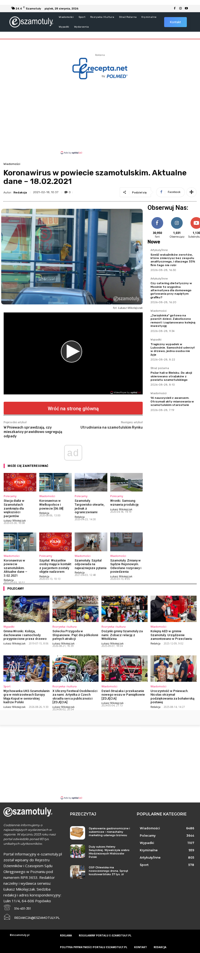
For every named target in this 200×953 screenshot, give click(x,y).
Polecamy (10, 496)
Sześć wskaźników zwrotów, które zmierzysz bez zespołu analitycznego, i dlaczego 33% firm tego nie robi (172, 260)
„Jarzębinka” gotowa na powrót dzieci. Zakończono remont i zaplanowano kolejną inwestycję (172, 321)
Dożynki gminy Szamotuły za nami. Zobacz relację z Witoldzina (122, 635)
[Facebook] (175, 8)
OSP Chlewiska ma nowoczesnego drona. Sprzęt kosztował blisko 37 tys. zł (108, 871)
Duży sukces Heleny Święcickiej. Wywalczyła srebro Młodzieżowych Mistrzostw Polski (109, 852)
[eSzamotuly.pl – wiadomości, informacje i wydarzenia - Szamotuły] (31, 21)
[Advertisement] (100, 116)
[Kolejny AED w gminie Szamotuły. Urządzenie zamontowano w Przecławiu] (173, 609)
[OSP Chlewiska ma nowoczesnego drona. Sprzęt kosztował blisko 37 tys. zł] (77, 872)
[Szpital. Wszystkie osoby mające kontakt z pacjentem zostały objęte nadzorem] (55, 541)
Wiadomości (11, 163)
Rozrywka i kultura (64, 626)
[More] (191, 192)
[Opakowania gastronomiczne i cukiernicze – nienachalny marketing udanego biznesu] (77, 833)
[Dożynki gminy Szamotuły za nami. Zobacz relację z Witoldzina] (124, 609)
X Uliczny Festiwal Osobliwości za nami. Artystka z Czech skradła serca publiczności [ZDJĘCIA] (74, 696)
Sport (6, 686)
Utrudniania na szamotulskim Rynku (111, 427)
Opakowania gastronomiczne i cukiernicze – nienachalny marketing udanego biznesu (109, 832)
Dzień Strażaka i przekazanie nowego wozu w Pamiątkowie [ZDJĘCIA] (123, 694)
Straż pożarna (159, 368)
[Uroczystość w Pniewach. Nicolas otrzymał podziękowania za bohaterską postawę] (173, 668)
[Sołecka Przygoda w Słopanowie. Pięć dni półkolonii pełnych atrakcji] (75, 609)
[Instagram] (180, 8)
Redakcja (20, 192)
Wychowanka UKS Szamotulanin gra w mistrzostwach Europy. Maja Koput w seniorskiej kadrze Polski (26, 696)
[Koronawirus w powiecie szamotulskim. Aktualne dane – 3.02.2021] (20, 541)
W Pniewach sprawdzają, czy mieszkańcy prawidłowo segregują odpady (33, 431)
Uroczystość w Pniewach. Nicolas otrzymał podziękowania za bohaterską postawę (172, 696)
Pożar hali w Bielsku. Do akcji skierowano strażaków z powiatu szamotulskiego (171, 376)
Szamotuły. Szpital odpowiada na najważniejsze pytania (90, 564)
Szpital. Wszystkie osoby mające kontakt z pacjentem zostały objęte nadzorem (55, 566)
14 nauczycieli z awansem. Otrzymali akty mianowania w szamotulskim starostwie (172, 401)
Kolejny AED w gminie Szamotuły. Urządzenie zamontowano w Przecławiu (171, 635)
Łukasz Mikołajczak (15, 520)
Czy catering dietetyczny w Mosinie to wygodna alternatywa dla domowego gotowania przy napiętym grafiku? (171, 290)
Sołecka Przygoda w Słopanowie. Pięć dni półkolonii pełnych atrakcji (75, 635)
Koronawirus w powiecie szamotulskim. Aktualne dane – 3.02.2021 (15, 568)
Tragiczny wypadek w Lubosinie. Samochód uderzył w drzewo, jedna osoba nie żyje (172, 349)
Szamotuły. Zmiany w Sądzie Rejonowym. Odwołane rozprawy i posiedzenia (125, 566)
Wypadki (155, 339)
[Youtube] (186, 8)
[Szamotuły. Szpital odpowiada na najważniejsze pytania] (91, 541)
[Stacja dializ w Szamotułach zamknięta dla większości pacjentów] (20, 482)
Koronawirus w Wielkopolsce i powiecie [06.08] (51, 504)
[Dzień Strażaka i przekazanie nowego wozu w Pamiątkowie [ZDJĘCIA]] (124, 668)
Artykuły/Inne (159, 250)
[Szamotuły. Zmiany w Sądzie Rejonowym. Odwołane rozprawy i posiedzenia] (126, 541)
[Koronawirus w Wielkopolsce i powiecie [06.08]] (55, 482)
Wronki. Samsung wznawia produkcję (124, 502)
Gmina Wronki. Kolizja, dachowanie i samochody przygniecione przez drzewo (25, 635)
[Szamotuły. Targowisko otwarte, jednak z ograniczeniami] (91, 482)
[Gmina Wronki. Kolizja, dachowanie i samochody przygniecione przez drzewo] (26, 609)
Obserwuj (177, 218)
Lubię (157, 218)
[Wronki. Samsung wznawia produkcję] (126, 482)
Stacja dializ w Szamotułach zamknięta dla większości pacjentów (14, 508)
